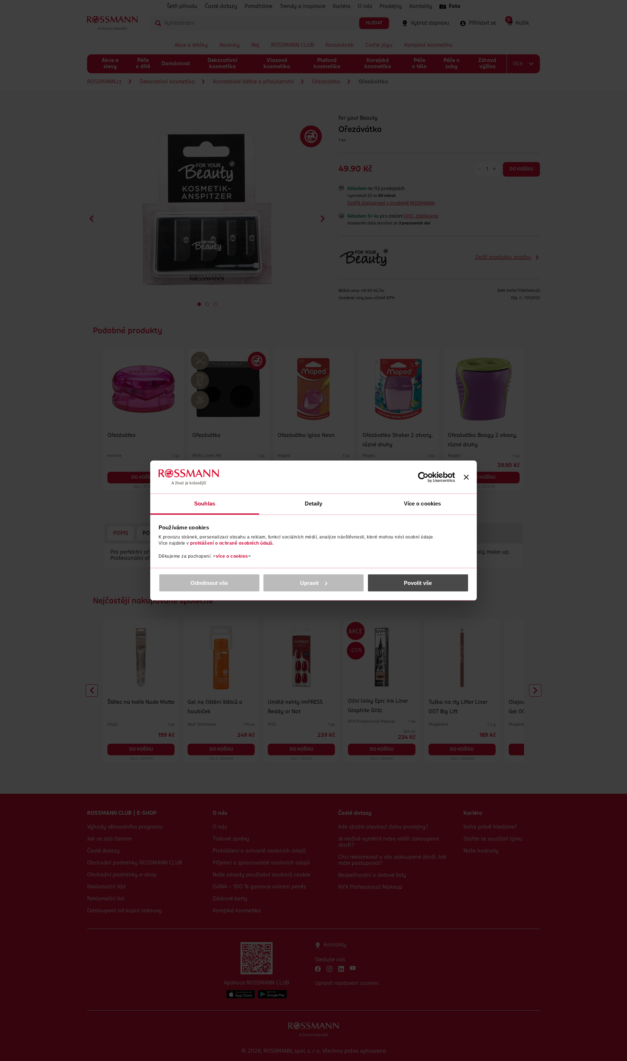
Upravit (309, 583)
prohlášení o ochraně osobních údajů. (232, 543)
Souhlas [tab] (204, 503)
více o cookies (232, 556)
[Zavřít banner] (466, 477)
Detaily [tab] (314, 503)
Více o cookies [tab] (422, 503)
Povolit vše (418, 583)
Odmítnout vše (209, 583)
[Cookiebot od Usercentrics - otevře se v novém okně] (423, 477)
